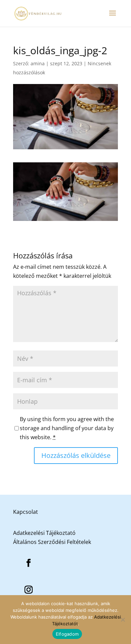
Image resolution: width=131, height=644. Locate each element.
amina (38, 63)
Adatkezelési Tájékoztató (44, 533)
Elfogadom (67, 634)
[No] (122, 619)
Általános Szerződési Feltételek (52, 542)
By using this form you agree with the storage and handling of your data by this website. (67, 428)
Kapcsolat (25, 511)
